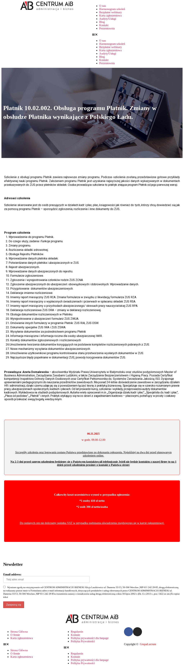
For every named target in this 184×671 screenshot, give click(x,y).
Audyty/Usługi (107, 18)
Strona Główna (19, 631)
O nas (102, 5)
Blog (102, 21)
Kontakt (103, 25)
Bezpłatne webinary (110, 12)
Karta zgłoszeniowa (110, 15)
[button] (137, 34)
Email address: (12, 574)
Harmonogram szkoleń (112, 9)
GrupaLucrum (148, 644)
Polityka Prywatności (83, 641)
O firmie (15, 634)
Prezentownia (107, 28)
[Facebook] (128, 631)
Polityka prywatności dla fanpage (90, 638)
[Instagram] (137, 631)
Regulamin (77, 631)
